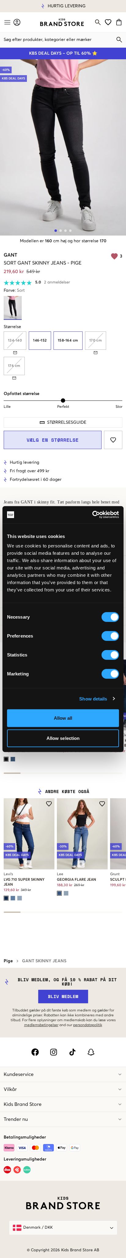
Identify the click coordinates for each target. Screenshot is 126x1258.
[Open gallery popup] (63, 147)
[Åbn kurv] (119, 22)
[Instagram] (53, 1052)
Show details (93, 698)
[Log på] (16, 22)
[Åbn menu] (6, 22)
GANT (10, 255)
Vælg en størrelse (53, 440)
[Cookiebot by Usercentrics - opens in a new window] (92, 515)
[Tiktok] (72, 1052)
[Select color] (6, 759)
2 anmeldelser (57, 282)
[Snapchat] (91, 1052)
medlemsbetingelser (41, 1025)
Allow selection (63, 738)
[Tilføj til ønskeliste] (113, 440)
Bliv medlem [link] (63, 996)
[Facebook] (35, 1052)
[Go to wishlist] (108, 22)
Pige (8, 961)
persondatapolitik (87, 1025)
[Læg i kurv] (27, 864)
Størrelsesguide (66, 422)
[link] (62, 22)
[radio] (40, 340)
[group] (63, 355)
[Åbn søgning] (98, 22)
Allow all (63, 718)
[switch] (110, 636)
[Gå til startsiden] (62, 22)
